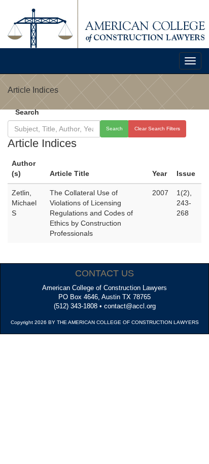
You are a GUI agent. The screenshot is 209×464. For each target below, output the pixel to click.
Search (27, 112)
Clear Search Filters (157, 128)
